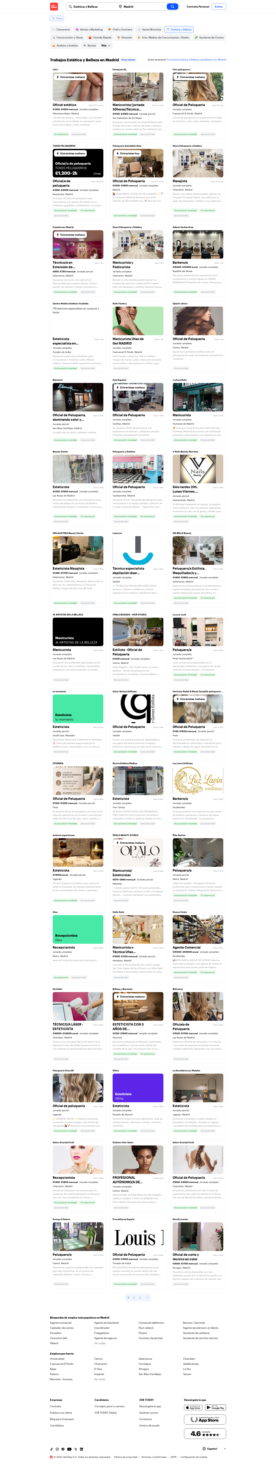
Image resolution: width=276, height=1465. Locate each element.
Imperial (99, 1374)
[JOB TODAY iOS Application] (193, 1407)
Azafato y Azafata (67, 45)
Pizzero (143, 1332)
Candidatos (57, 1425)
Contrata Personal (198, 6)
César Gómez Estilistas (125, 691)
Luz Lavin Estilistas (183, 763)
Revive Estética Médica (125, 763)
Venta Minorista (151, 29)
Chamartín (100, 1363)
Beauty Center (60, 451)
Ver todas (100, 1343)
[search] (172, 6)
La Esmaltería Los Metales (186, 1070)
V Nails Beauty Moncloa (185, 451)
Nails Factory (120, 303)
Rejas (53, 1368)
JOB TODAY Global (106, 1412)
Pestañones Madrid (63, 227)
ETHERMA (58, 763)
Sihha (116, 1070)
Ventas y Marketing (91, 29)
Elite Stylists (179, 835)
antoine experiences (64, 835)
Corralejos (145, 1363)
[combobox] (94, 6)
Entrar (219, 6)
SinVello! (57, 989)
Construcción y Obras (70, 37)
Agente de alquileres (106, 1322)
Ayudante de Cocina (211, 37)
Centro (98, 1358)
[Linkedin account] (81, 1449)
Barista (92, 45)
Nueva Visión (180, 912)
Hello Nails (118, 912)
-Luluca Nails (180, 379)
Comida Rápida (102, 37)
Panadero (55, 1332)
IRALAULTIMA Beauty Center (68, 533)
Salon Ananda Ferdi (63, 1142)
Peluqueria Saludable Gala (127, 145)
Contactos (145, 1418)
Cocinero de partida (151, 1337)
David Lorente (180, 1219)
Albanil (54, 1343)
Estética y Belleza (181, 29)
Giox (55, 912)
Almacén (126, 37)
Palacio (54, 1374)
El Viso (98, 1368)
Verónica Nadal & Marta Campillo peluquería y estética (197, 692)
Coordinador (102, 1327)
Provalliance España (123, 1219)
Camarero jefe (58, 1337)
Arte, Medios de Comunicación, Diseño (165, 37)
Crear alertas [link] (128, 59)
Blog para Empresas (62, 1418)
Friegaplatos (101, 1332)
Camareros (63, 29)
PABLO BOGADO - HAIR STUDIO (129, 614)
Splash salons (180, 303)
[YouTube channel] (69, 1449)
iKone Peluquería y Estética (187, 145)
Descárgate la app (150, 1406)
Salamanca (145, 1358)
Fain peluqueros (181, 69)
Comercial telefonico (151, 1322)
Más (104, 45)
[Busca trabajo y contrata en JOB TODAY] (54, 7)
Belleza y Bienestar (123, 989)
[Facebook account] (62, 1449)
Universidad (57, 1358)
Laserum (117, 533)
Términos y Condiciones (153, 1457)
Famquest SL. (120, 69)
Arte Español (119, 379)
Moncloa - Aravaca (61, 1379)
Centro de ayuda (149, 1425)
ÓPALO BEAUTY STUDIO (125, 835)
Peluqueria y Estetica (124, 451)
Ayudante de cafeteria (196, 1332)
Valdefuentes (191, 1363)
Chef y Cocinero (122, 29)
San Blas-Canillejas (150, 1374)
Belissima (178, 989)
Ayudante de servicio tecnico (200, 1337)
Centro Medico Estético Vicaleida (70, 303)
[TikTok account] (51, 1449)
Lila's (55, 69)
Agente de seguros (105, 1337)
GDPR (173, 1457)
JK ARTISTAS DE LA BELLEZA (68, 614)
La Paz (187, 1368)
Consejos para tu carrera (109, 1406)
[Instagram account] (57, 1449)
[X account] (75, 1449)
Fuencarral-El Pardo (61, 1363)
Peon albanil (146, 1327)
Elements (58, 379)
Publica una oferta (61, 1412)
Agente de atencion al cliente (200, 1327)
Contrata (55, 1406)
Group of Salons (61, 1219)
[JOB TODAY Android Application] (215, 1407)
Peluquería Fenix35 (63, 1070)
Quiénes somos (148, 1412)
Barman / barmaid (194, 1322)
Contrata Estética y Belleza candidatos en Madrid (196, 59)
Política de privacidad (125, 1457)
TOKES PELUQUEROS (64, 145)
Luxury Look (179, 614)
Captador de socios (62, 1327)
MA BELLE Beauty (182, 533)
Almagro (144, 1368)
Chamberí (189, 1358)
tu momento (59, 691)
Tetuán (187, 1374)
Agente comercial (60, 1322)
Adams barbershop (183, 227)
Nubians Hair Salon (123, 1142)
